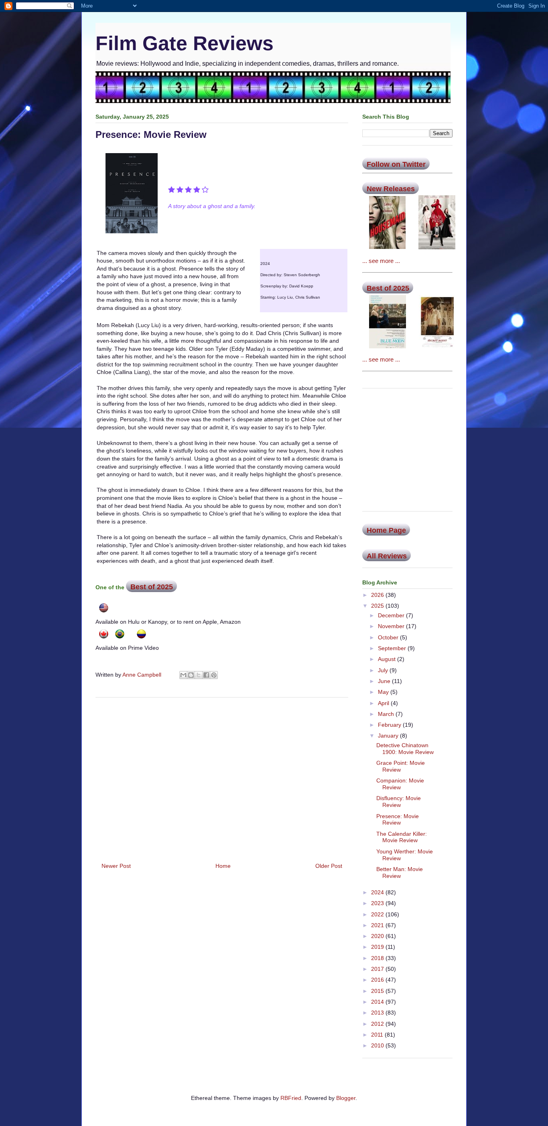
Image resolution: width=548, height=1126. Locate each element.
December (392, 615)
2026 (378, 595)
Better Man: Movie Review (399, 872)
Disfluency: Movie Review (398, 801)
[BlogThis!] (191, 675)
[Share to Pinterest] (214, 675)
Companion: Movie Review (400, 783)
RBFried (290, 1098)
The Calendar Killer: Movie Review (401, 837)
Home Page (386, 530)
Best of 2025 (151, 587)
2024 (378, 892)
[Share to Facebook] (206, 675)
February (390, 725)
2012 (378, 1024)
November (392, 626)
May (384, 692)
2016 (378, 979)
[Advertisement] (221, 777)
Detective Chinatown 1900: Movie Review (405, 748)
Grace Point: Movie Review (400, 766)
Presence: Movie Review (397, 819)
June (385, 681)
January (389, 735)
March (387, 714)
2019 (378, 947)
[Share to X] (199, 675)
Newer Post (116, 866)
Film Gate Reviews (184, 43)
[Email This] (183, 675)
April (384, 703)
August (387, 659)
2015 (378, 991)
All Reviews (387, 556)
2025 (378, 605)
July (384, 670)
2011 (378, 1034)
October (389, 637)
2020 (378, 936)
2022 (378, 914)
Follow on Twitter (396, 164)
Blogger (345, 1098)
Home (223, 866)
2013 (378, 1012)
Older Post (328, 866)
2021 (378, 925)
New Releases (391, 189)
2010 (378, 1045)
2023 (378, 903)
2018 (378, 958)
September (393, 648)
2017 (378, 969)
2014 (378, 1002)
